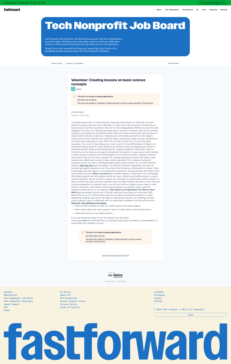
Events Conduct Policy (73, 301)
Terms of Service (70, 307)
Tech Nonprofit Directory (18, 301)
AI (197, 9)
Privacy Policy (68, 304)
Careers (8, 291)
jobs (56, 63)
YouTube (158, 301)
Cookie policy (121, 281)
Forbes (157, 298)
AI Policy (65, 291)
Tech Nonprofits (172, 9)
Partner (223, 9)
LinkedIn (159, 291)
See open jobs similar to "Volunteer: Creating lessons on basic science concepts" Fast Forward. (115, 103)
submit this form (96, 48)
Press (7, 310)
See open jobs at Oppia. (87, 100)
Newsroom (213, 9)
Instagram (159, 294)
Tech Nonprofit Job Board (18, 298)
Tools (203, 9)
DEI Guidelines (68, 298)
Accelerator (187, 9)
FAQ (5, 307)
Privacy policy (110, 281)
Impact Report (11, 304)
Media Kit (65, 294)
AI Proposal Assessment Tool (212, 2)
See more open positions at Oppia (115, 255)
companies (74, 63)
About (159, 9)
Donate (191, 314)
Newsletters (10, 294)
